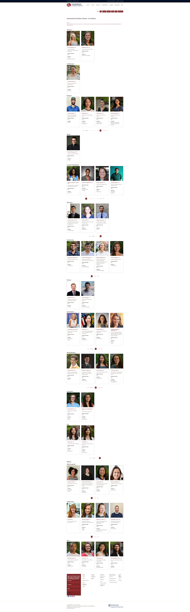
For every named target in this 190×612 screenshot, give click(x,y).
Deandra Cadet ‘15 (71, 481)
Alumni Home (121, 11)
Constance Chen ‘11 (72, 81)
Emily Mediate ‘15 (100, 329)
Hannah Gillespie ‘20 (100, 257)
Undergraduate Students (102, 585)
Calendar (83, 586)
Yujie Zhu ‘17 (85, 441)
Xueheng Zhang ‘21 (115, 113)
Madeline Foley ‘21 (86, 47)
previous (86, 130)
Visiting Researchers (112, 578)
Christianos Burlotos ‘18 (73, 257)
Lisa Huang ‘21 (99, 558)
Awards (83, 582)
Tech (72, 25)
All (100, 11)
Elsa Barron (70, 519)
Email (69, 588)
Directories (93, 576)
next (104, 130)
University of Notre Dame (76, 604)
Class (116, 11)
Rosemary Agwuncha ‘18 (87, 182)
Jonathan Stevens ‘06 (72, 220)
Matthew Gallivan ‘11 (86, 370)
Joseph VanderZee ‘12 (101, 220)
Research (102, 574)
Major (112, 11)
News (120, 578)
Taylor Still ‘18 (85, 220)
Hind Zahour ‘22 (99, 113)
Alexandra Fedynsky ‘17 (87, 481)
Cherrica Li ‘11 (85, 329)
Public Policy (69, 25)
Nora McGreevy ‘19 (72, 409)
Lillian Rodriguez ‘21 (115, 257)
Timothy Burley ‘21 (72, 558)
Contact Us (79, 607)
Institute (83, 576)
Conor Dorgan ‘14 (86, 297)
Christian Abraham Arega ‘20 (73, 183)
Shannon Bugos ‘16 (86, 519)
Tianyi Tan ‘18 (71, 441)
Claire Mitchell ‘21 (115, 370)
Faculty (101, 581)
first (83, 130)
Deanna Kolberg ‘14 (115, 481)
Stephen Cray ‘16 (71, 297)
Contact (83, 578)
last (106, 130)
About (83, 574)
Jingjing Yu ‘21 (85, 113)
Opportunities (112, 574)
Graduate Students (112, 580)
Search (122, 5)
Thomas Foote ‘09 (71, 370)
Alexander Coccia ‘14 (115, 519)
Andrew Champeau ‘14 (87, 257)
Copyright (68, 604)
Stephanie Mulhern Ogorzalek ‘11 (115, 330)
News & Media (120, 575)
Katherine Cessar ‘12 (100, 519)
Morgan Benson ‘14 (115, 182)
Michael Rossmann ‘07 (72, 152)
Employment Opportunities (84, 584)
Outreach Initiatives (85, 580)
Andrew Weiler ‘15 (72, 113)
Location (104, 11)
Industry (108, 11)
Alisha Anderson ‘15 (100, 182)
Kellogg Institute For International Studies (73, 606)
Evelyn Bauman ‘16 (72, 47)
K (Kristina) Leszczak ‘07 (73, 329)
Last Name (70, 584)
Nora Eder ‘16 (85, 558)
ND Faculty (111, 576)
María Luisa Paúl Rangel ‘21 (87, 409)
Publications (102, 579)
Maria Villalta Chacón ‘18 (116, 558)
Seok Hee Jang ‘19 (100, 370)
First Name (70, 580)
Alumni (92, 578)
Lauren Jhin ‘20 (99, 481)
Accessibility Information (70, 608)
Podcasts (120, 580)
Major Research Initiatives (102, 577)
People (92, 574)
